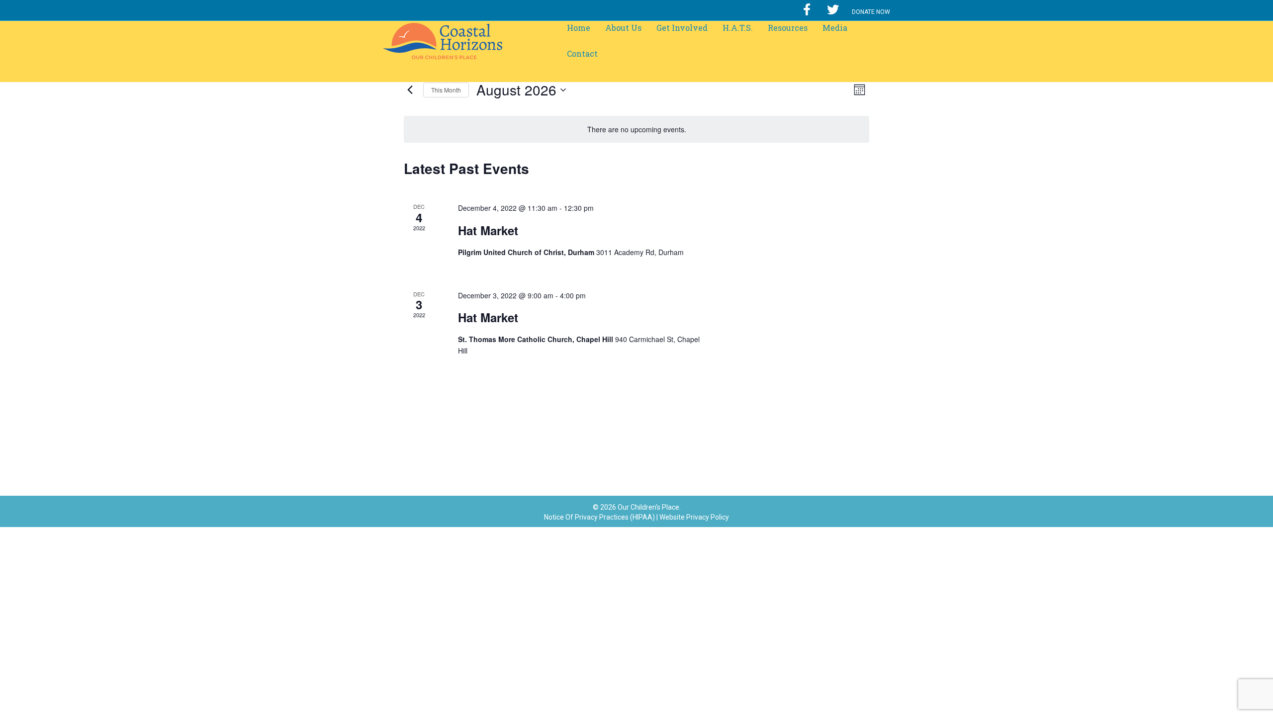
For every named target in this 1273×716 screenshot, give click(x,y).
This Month (446, 90)
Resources (788, 27)
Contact (582, 53)
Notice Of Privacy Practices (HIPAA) (599, 517)
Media (834, 27)
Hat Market (488, 230)
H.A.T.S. (738, 27)
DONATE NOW (871, 11)
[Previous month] (410, 90)
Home (578, 27)
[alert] (636, 129)
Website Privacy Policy (694, 517)
